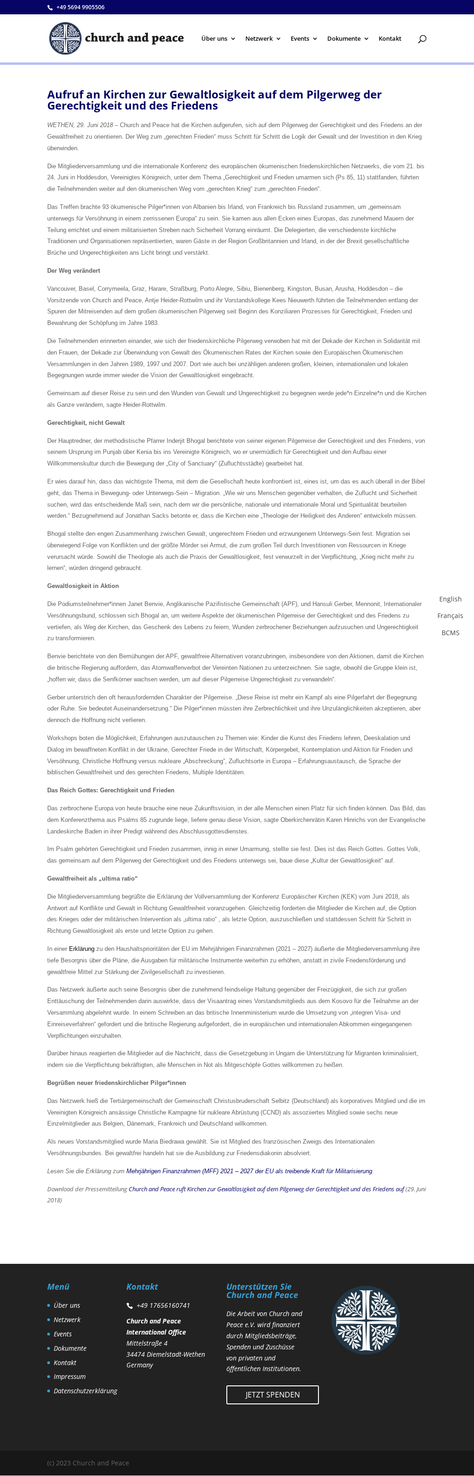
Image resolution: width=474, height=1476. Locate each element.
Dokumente (344, 39)
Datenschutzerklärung (85, 1390)
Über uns (214, 39)
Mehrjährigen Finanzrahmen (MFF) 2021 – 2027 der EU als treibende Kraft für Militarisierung (249, 1171)
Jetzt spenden (273, 1395)
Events (300, 39)
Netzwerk (259, 39)
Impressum (70, 1376)
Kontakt (390, 39)
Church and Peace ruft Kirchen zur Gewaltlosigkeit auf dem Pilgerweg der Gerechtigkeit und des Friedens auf (266, 1189)
